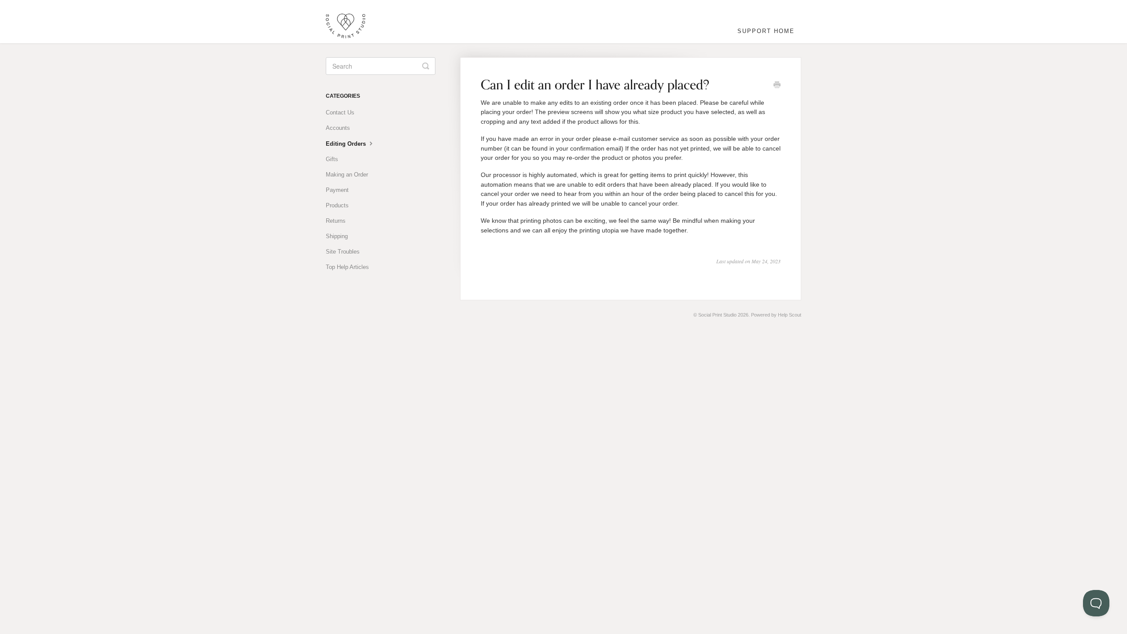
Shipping (337, 236)
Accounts (338, 128)
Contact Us (340, 112)
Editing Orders (347, 143)
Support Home (766, 31)
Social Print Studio (717, 314)
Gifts (332, 159)
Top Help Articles (347, 267)
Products (337, 205)
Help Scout (789, 314)
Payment (337, 190)
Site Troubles (343, 251)
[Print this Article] (777, 86)
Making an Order (347, 174)
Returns (336, 220)
